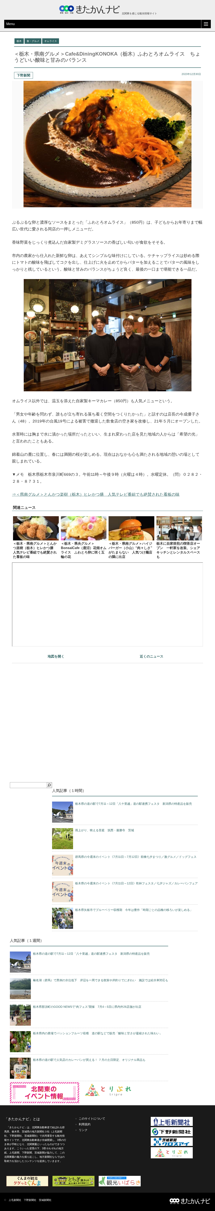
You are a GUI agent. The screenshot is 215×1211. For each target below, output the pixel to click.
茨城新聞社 (45, 1200)
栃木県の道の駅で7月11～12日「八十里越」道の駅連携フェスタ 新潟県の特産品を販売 (133, 803)
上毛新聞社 (15, 1200)
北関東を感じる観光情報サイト (139, 13)
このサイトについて (92, 1118)
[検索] (49, 785)
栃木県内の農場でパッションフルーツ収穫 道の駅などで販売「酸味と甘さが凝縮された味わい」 (97, 1033)
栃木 (19, 41)
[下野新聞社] (172, 1135)
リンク (83, 1130)
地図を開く (56, 656)
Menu (10, 24)
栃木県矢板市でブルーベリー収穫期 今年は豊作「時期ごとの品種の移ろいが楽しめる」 (134, 910)
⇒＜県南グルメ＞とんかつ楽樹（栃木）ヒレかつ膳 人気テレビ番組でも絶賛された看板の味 (96, 494)
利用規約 (84, 1124)
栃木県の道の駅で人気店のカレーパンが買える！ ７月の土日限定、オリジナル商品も (89, 1059)
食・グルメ (33, 41)
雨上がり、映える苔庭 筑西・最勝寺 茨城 (104, 830)
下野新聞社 (30, 1200)
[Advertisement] (107, 715)
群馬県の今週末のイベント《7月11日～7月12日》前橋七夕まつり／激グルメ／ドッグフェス (136, 856)
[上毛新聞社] (172, 1125)
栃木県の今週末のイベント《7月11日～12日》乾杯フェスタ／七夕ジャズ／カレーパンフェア (136, 883)
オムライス (50, 41)
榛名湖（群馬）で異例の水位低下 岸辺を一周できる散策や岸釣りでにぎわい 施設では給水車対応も (100, 980)
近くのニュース (151, 656)
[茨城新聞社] (172, 1145)
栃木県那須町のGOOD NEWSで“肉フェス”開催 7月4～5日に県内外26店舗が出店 (87, 1006)
